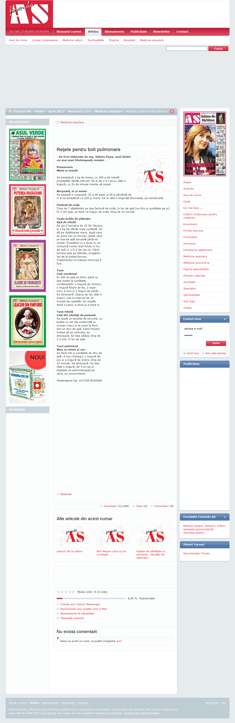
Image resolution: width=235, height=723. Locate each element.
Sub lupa (189, 301)
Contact (182, 31)
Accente (188, 188)
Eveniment (190, 224)
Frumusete (190, 236)
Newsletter (161, 31)
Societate (189, 281)
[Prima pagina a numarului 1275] (204, 144)
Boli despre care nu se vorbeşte (111, 553)
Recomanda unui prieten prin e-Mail (83, 608)
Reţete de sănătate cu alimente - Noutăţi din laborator (151, 554)
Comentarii (163, 505)
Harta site (212, 702)
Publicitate (139, 31)
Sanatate (129, 40)
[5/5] (73, 592)
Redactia (66, 494)
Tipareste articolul (72, 618)
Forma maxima (193, 230)
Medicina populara (152, 40)
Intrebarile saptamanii (197, 249)
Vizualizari (116, 505)
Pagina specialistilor (196, 269)
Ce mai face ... (193, 207)
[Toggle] (225, 319)
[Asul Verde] (27, 156)
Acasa (187, 182)
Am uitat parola (216, 353)
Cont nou (193, 353)
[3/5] (66, 592)
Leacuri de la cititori (69, 551)
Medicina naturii (72, 40)
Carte (186, 201)
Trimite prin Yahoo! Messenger (80, 604)
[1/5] (58, 592)
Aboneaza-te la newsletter (77, 613)
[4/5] (69, 592)
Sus (223, 702)
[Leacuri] (27, 212)
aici (118, 640)
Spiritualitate (96, 40)
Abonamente (114, 31)
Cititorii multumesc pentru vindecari (200, 216)
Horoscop (189, 243)
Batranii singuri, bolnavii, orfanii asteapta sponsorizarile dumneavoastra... (204, 529)
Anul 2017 (56, 111)
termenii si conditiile (108, 713)
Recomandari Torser (196, 553)
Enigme (114, 40)
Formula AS (22, 111)
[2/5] (62, 592)
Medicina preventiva (196, 262)
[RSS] (171, 111)
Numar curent (18, 702)
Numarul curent (69, 31)
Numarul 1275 (79, 111)
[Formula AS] (29, 14)
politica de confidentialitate (142, 713)
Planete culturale (194, 275)
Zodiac (187, 307)
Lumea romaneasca (45, 40)
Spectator (189, 288)
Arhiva (93, 31)
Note (142, 505)
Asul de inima (18, 40)
